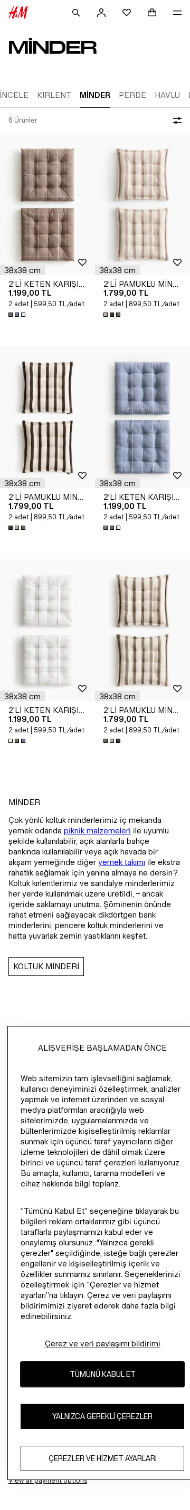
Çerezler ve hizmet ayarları (103, 1458)
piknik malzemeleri (97, 830)
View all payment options (47, 1480)
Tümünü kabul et (103, 1374)
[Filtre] (175, 120)
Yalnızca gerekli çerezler (102, 1416)
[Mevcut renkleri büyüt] (17, 314)
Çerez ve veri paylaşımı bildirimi (102, 1343)
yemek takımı (121, 862)
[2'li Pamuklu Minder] (142, 204)
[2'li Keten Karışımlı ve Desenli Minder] (47, 204)
